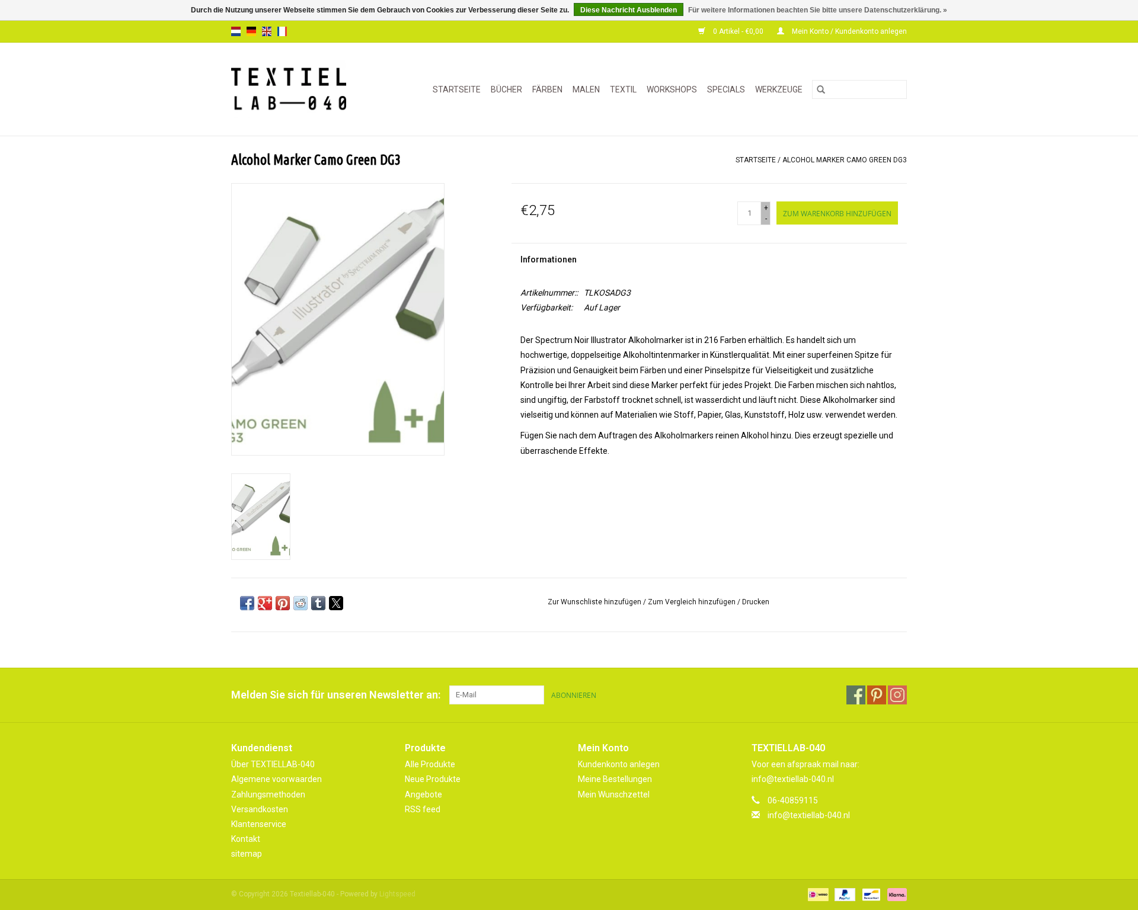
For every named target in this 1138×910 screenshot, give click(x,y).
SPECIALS (726, 89)
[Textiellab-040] (296, 89)
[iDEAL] (817, 894)
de (251, 31)
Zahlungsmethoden (268, 794)
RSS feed (422, 809)
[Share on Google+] (265, 603)
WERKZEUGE (779, 89)
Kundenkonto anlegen (619, 764)
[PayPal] (843, 894)
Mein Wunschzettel (614, 794)
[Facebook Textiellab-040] (855, 694)
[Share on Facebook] (247, 603)
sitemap (246, 853)
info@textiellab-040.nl (809, 815)
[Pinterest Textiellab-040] (876, 694)
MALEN (586, 89)
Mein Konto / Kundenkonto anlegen (848, 31)
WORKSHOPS (672, 89)
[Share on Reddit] (300, 603)
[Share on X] (336, 603)
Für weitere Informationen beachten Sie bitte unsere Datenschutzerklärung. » (817, 10)
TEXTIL (623, 89)
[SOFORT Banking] (895, 894)
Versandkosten (259, 809)
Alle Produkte (430, 764)
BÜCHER (506, 89)
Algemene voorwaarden (276, 779)
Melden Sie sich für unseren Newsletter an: (335, 694)
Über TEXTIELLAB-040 (273, 764)
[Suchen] (821, 89)
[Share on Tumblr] (318, 603)
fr (282, 31)
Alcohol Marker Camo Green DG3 (844, 160)
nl (236, 31)
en (266, 31)
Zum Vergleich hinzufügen (692, 602)
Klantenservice (258, 824)
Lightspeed (397, 894)
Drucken (755, 602)
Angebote (423, 794)
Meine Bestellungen (615, 779)
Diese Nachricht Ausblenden (628, 10)
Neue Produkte (433, 779)
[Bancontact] (870, 894)
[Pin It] (283, 603)
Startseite (457, 89)
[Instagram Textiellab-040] (897, 694)
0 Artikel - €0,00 (738, 31)
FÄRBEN (547, 89)
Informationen (548, 259)
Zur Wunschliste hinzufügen (595, 602)
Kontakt (245, 839)
